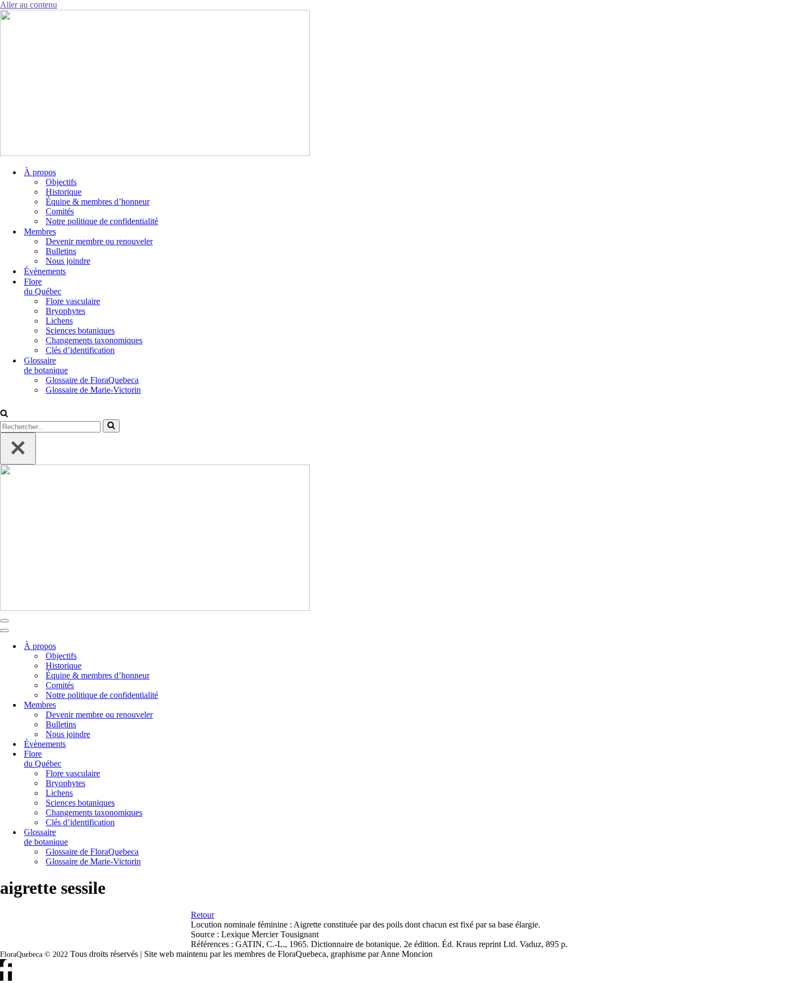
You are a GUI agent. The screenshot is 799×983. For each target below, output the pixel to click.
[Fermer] (18, 448)
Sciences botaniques (80, 330)
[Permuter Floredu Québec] (185, 759)
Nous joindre (68, 260)
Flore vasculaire (73, 301)
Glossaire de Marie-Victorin (93, 389)
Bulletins (61, 251)
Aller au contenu (28, 4)
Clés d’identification (80, 350)
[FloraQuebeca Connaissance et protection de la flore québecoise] (155, 153)
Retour (202, 914)
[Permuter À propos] (185, 646)
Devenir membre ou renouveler (99, 241)
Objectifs (61, 182)
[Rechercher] (4, 414)
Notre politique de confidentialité (102, 221)
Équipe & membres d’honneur (97, 201)
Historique (64, 191)
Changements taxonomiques (94, 340)
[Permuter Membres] (185, 705)
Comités (60, 211)
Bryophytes (65, 311)
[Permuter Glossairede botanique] (185, 837)
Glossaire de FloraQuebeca (92, 380)
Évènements (45, 271)
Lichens (59, 320)
